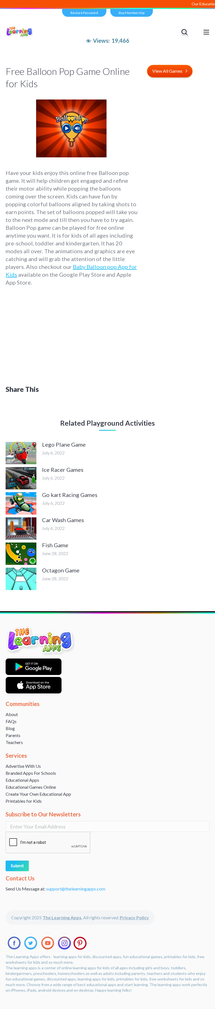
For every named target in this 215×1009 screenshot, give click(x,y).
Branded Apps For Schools (31, 773)
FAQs (11, 721)
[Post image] (21, 453)
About (12, 714)
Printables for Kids (24, 801)
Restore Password (84, 13)
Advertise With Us (23, 766)
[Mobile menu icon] (206, 32)
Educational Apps (22, 780)
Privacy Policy (134, 917)
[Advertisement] (107, 335)
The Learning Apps (62, 917)
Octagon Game (61, 570)
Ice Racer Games (62, 469)
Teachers (14, 742)
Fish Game (55, 545)
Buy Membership (131, 13)
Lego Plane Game (64, 444)
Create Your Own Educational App (38, 794)
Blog (10, 728)
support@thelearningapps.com (75, 888)
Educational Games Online (31, 787)
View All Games (167, 71)
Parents (13, 735)
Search (185, 32)
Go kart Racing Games (69, 494)
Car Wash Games (63, 520)
